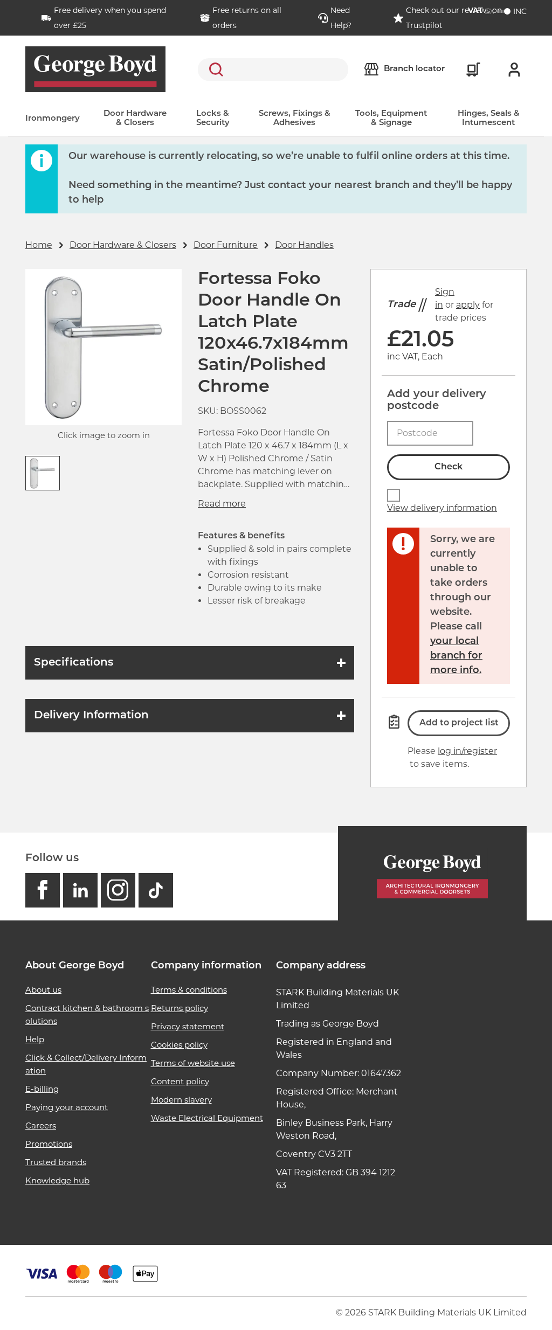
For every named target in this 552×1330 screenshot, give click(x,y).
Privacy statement (187, 1026)
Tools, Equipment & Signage (391, 118)
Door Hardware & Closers (135, 118)
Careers (40, 1125)
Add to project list (459, 723)
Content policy (180, 1081)
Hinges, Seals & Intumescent (489, 118)
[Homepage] (432, 873)
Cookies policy (179, 1045)
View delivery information (442, 508)
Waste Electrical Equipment (207, 1118)
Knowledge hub (57, 1180)
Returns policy (179, 1008)
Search (214, 69)
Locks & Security (213, 118)
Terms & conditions (189, 990)
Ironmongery (52, 119)
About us (43, 990)
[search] (273, 69)
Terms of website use (193, 1063)
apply (468, 305)
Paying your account (66, 1107)
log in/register (467, 751)
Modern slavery (181, 1100)
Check (448, 467)
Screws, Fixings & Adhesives (294, 118)
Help (34, 1039)
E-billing (42, 1089)
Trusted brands (55, 1162)
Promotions (48, 1144)
